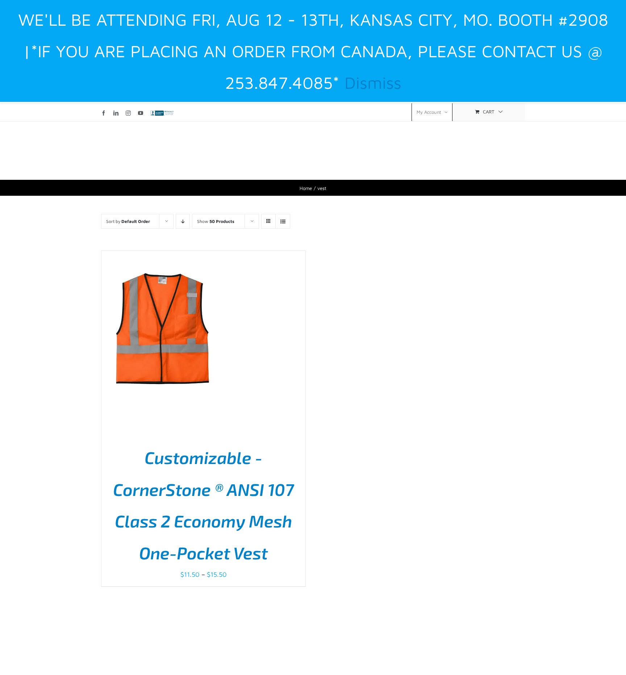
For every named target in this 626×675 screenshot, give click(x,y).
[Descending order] (183, 221)
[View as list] (283, 221)
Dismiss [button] (373, 82)
